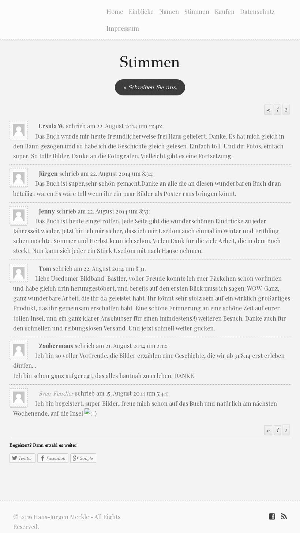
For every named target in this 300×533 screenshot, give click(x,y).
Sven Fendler (56, 393)
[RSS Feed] (284, 517)
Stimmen (196, 11)
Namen (169, 11)
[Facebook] (272, 517)
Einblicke (141, 11)
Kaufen (225, 11)
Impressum (122, 28)
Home (114, 11)
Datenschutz (257, 11)
